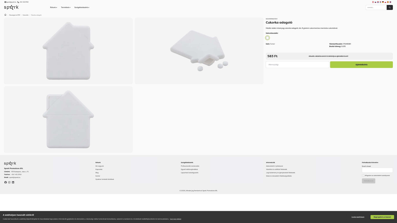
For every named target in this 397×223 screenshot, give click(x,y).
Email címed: (366, 166)
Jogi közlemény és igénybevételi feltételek (280, 173)
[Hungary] (380, 2)
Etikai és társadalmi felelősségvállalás (279, 176)
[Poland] (385, 2)
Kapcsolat (99, 169)
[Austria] (373, 2)
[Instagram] (9, 182)
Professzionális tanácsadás (190, 166)
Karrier (98, 176)
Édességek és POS (14, 15)
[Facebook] (5, 182)
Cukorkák (25, 15)
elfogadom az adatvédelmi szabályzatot (377, 175)
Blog (97, 173)
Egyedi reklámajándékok (189, 169)
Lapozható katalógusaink (189, 173)
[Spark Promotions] (11, 7)
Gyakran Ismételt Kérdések (105, 179)
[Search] (390, 7)
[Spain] (388, 2)
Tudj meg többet (175, 219)
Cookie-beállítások (358, 217)
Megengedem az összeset (382, 217)
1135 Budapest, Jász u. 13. (20, 172)
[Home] (5, 15)
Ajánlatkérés (362, 64)
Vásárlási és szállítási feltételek (276, 169)
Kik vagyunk (100, 166)
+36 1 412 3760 (24, 2)
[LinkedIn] (13, 182)
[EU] (391, 2)
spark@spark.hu (14, 177)
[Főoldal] (16, 163)
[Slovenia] (375, 2)
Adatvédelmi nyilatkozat (274, 166)
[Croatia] (378, 2)
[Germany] (383, 2)
